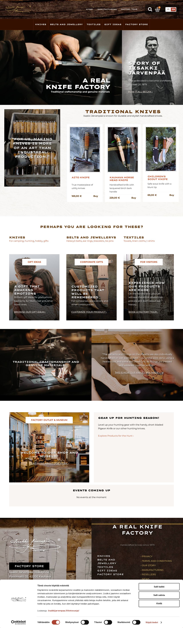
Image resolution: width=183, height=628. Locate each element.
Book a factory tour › (143, 312)
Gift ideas (107, 570)
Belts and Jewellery (66, 24)
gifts (45, 241)
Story (89, 9)
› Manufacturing (152, 570)
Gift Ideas (112, 24)
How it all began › (140, 91)
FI (168, 9)
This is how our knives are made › (137, 372)
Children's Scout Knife (158, 177)
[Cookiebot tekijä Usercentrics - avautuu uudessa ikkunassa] (18, 622)
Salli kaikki (159, 586)
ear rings (88, 241)
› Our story (148, 565)
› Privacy (146, 556)
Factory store (136, 24)
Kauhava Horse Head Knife (122, 178)
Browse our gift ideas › (30, 312)
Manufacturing (107, 9)
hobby (38, 241)
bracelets (99, 241)
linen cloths (139, 241)
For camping (16, 241)
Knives (40, 24)
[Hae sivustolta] (150, 9)
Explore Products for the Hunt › (116, 435)
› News (145, 579)
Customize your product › (89, 312)
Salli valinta (159, 595)
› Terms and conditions (156, 561)
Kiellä (159, 603)
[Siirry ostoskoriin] (157, 9)
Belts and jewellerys (91, 237)
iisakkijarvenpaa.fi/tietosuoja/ (63, 610)
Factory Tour (129, 9)
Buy (95, 196)
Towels (127, 241)
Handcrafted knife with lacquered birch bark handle (122, 188)
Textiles (94, 24)
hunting (29, 241)
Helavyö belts (74, 241)
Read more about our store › (49, 463)
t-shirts (151, 241)
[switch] (85, 622)
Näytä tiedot (152, 622)
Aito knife (80, 177)
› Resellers (148, 574)
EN (173, 9)
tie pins (109, 241)
